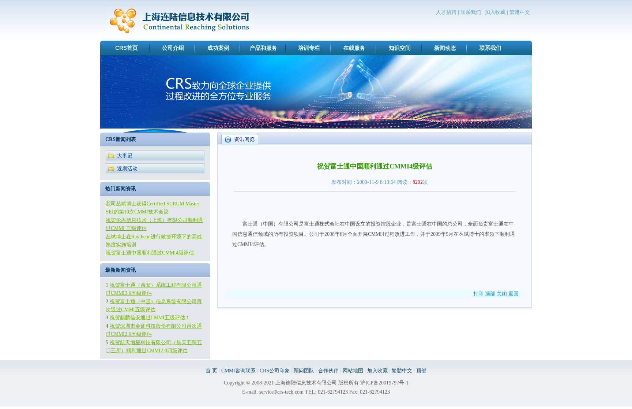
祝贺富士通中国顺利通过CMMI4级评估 (150, 253)
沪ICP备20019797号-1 (384, 383)
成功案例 (218, 48)
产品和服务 (263, 48)
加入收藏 (495, 12)
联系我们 (470, 12)
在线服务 (354, 48)
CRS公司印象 (275, 370)
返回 (513, 294)
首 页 (211, 370)
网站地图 (353, 370)
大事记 (124, 156)
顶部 (490, 294)
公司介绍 (173, 48)
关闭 (502, 294)
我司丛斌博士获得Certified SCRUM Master (152, 204)
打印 (478, 294)
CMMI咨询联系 (238, 370)
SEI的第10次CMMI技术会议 (137, 212)
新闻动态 (445, 48)
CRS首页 (126, 48)
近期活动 (127, 168)
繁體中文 (519, 12)
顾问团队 (304, 370)
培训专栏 (309, 48)
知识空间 (400, 48)
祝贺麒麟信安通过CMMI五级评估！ (150, 317)
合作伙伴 (328, 370)
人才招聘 (446, 12)
